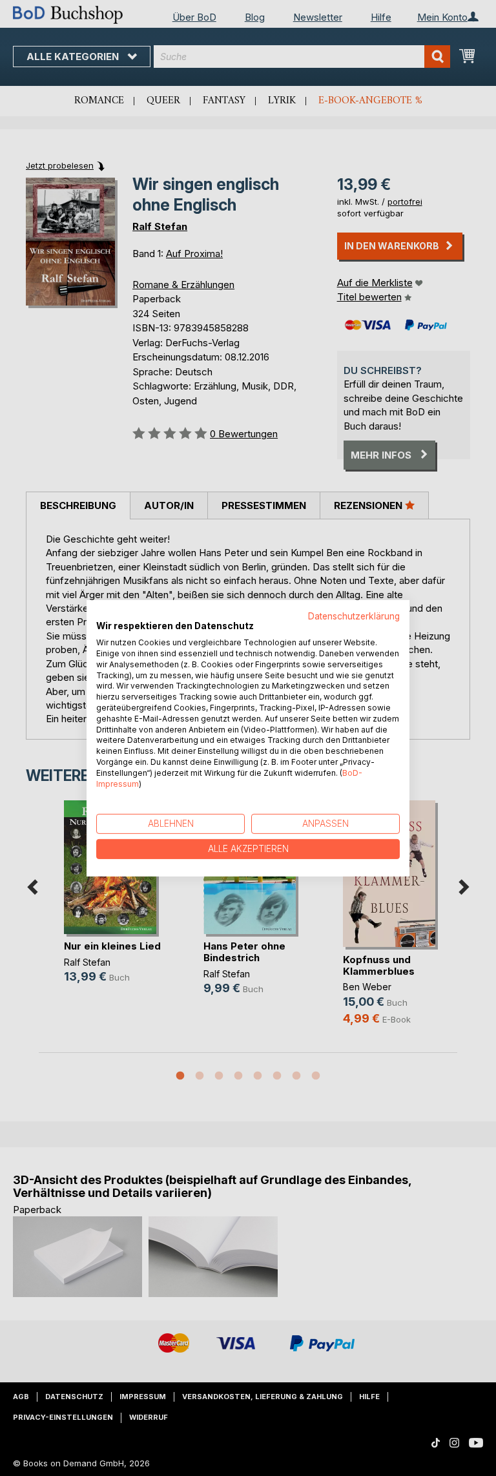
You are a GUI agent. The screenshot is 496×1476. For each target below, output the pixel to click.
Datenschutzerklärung (354, 615)
